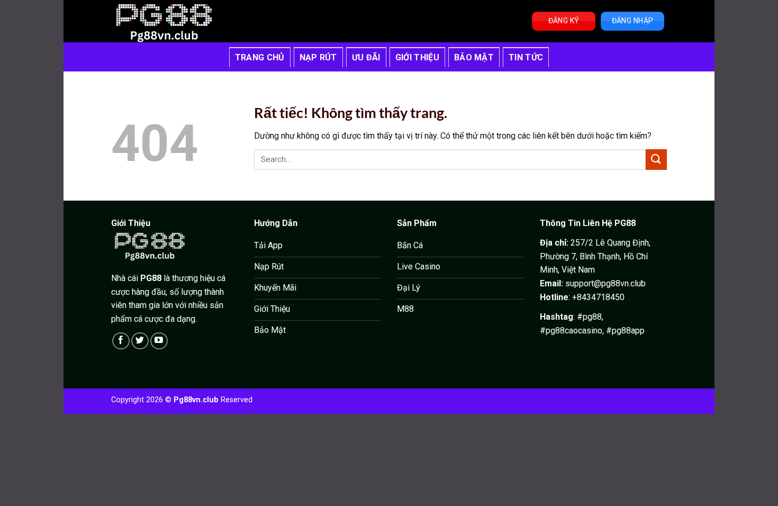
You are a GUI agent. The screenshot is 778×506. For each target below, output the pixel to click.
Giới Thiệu (417, 57)
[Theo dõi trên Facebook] (121, 341)
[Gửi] (656, 159)
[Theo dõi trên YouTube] (159, 341)
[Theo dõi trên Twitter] (140, 341)
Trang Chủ (260, 57)
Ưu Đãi (366, 57)
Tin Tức (526, 57)
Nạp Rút (318, 57)
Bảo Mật (474, 57)
